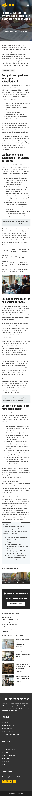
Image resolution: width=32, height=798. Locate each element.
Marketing (5, 629)
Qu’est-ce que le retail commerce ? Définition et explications (8, 579)
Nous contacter (8, 728)
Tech (3, 631)
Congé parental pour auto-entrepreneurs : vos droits (23, 579)
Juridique (16, 24)
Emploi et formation (9, 619)
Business (5, 617)
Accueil (6, 722)
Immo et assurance (8, 624)
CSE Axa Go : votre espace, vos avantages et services (23, 654)
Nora (26, 31)
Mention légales (8, 731)
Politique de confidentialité (11, 734)
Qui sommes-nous (9, 725)
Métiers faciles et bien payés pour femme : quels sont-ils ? (22, 642)
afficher (11, 70)
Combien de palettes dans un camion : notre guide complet (23, 666)
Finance (4, 622)
